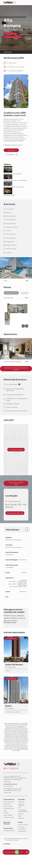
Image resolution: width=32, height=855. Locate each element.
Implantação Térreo (11, 293)
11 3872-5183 (7, 781)
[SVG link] (9, 2)
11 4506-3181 (7, 792)
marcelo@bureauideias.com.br (12, 790)
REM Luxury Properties (7, 823)
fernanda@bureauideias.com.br (13, 788)
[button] (27, 2)
